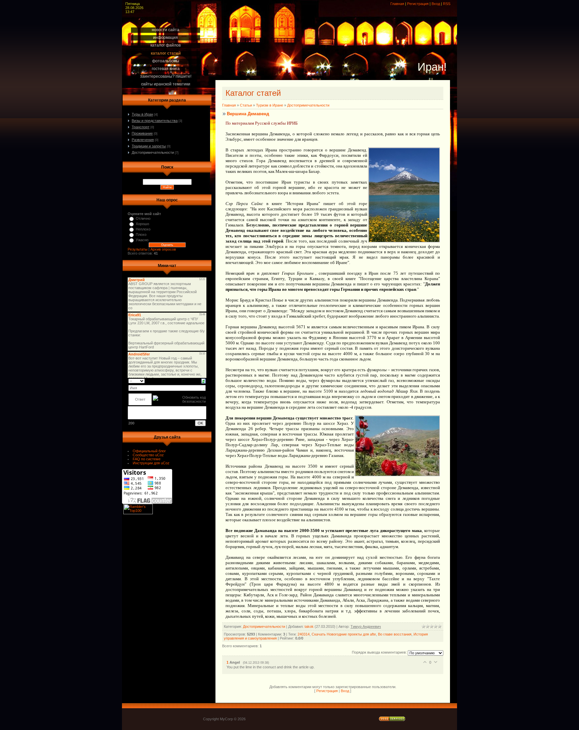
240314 (304, 634)
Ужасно (142, 240)
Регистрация (418, 4)
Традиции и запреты (149, 146)
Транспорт (140, 127)
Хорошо (142, 224)
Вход (436, 4)
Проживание (142, 133)
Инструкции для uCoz (151, 463)
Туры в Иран (142, 114)
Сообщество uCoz (148, 455)
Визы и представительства (155, 121)
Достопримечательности (153, 152)
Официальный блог (149, 451)
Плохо (141, 235)
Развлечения (143, 140)
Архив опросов (163, 249)
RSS (446, 4)
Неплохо (143, 229)
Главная (397, 4)
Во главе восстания (394, 634)
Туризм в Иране (269, 105)
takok (309, 626)
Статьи (246, 105)
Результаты (137, 249)
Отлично (143, 218)
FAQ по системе (146, 459)
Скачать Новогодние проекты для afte (344, 634)
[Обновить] (203, 381)
